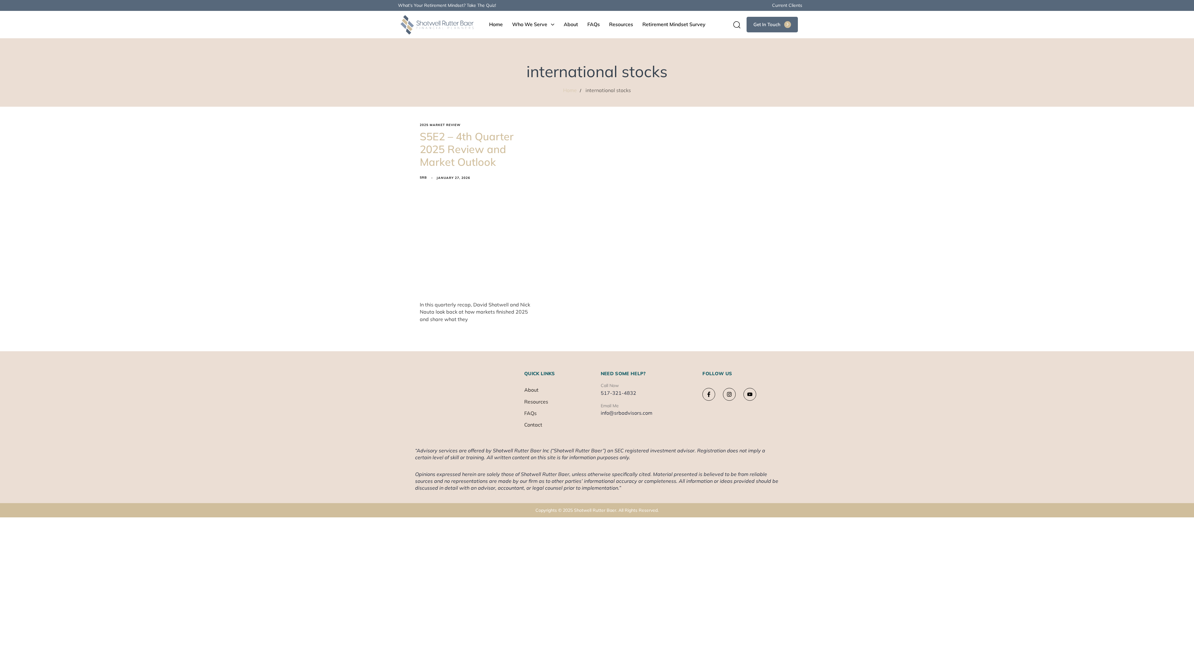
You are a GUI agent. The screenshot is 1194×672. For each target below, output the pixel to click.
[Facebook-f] (708, 394)
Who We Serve (529, 24)
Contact (533, 425)
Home (496, 24)
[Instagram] (729, 394)
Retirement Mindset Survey (674, 24)
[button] (734, 24)
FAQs (593, 24)
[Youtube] (749, 394)
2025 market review (440, 125)
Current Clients (787, 5)
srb (423, 177)
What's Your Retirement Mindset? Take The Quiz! (447, 5)
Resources (621, 24)
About (571, 24)
